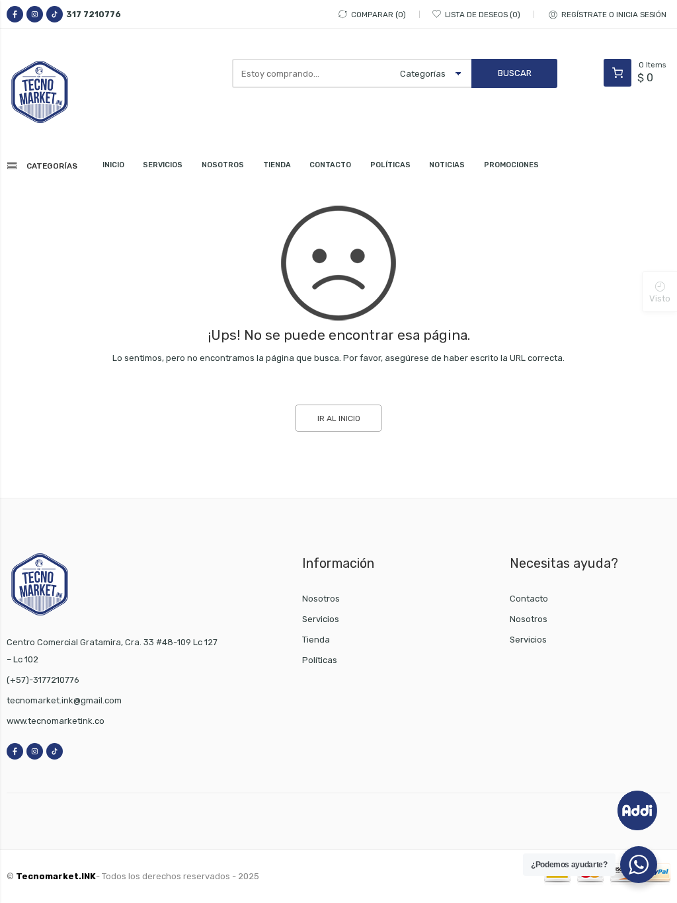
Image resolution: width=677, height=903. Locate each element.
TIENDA (277, 165)
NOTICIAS (447, 165)
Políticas (319, 660)
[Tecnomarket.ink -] (56, 92)
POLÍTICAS (390, 165)
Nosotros (321, 599)
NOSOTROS (223, 165)
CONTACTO (330, 165)
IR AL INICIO (338, 418)
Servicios (320, 619)
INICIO (113, 165)
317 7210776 (93, 14)
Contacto (529, 599)
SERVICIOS (162, 165)
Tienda (316, 640)
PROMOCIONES (511, 165)
